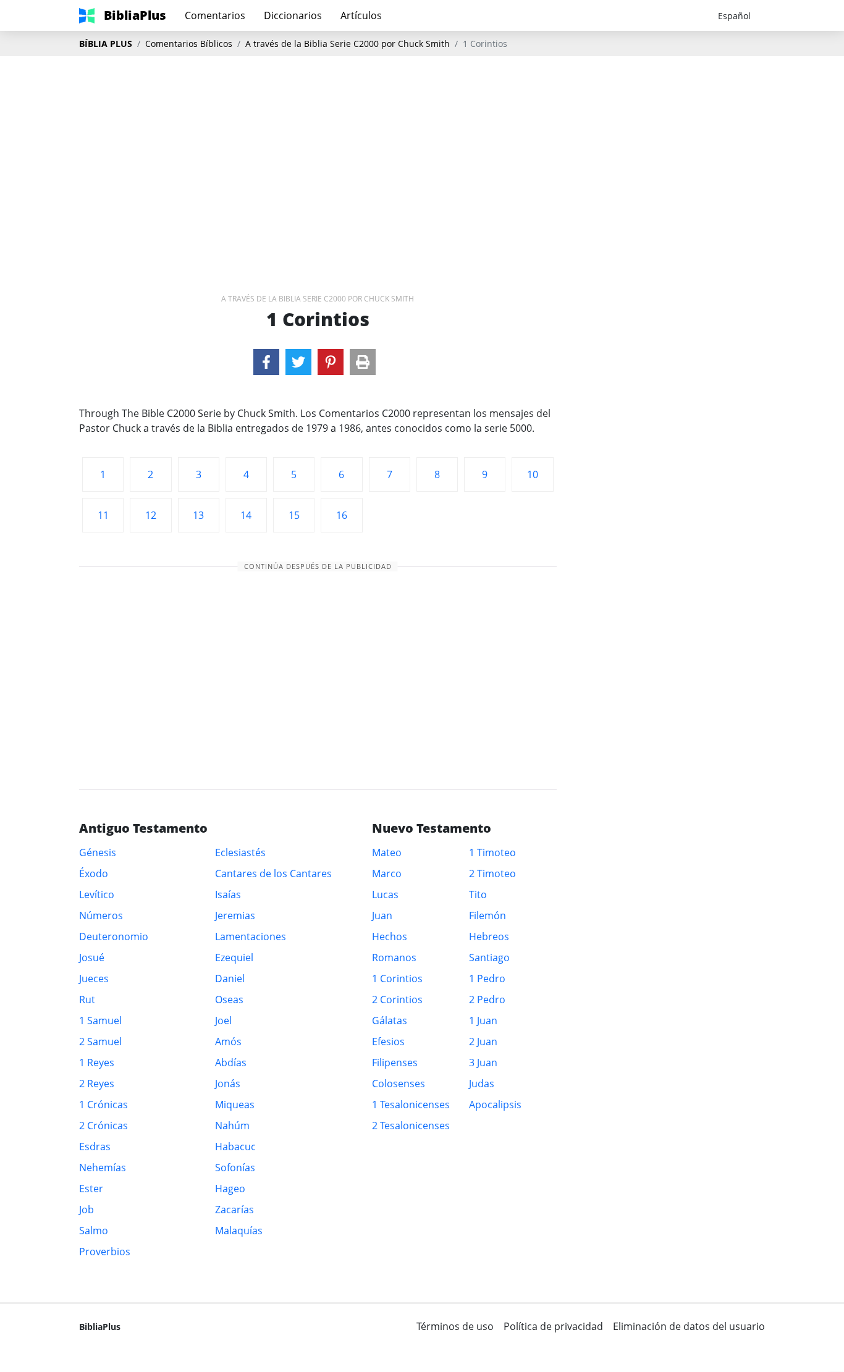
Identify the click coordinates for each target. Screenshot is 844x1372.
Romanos (394, 957)
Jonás (227, 1083)
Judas (481, 1083)
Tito (478, 894)
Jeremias (235, 915)
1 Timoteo (492, 852)
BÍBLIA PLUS (105, 43)
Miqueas (235, 1104)
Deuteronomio (113, 936)
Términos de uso (455, 1326)
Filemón (487, 915)
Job (86, 1209)
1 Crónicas (103, 1104)
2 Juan (483, 1041)
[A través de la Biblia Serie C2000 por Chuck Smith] (266, 362)
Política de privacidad (553, 1326)
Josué (91, 957)
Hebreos (489, 936)
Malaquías (239, 1230)
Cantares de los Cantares (273, 873)
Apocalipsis (495, 1104)
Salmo (93, 1230)
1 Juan (483, 1020)
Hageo (230, 1188)
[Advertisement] (422, 155)
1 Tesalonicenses (411, 1104)
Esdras (95, 1146)
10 (532, 474)
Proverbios (104, 1251)
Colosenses (398, 1083)
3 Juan (483, 1062)
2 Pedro (487, 999)
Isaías (228, 894)
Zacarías (234, 1209)
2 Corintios (397, 999)
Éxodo (93, 873)
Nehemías (102, 1167)
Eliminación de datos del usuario (689, 1326)
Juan (382, 915)
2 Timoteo (492, 873)
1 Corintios (397, 978)
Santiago (489, 957)
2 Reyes (96, 1083)
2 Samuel (100, 1041)
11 (103, 515)
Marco (387, 873)
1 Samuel (100, 1020)
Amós (228, 1041)
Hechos (389, 936)
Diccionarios (293, 15)
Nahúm (232, 1125)
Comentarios (215, 15)
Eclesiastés (240, 852)
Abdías (231, 1062)
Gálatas (389, 1020)
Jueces (94, 978)
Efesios (388, 1041)
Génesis (97, 852)
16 (341, 515)
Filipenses (395, 1062)
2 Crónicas (103, 1125)
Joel (223, 1020)
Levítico (96, 894)
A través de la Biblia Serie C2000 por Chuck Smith (347, 43)
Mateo (387, 852)
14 (245, 515)
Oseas (229, 999)
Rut (87, 999)
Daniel (230, 978)
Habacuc (235, 1146)
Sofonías (235, 1167)
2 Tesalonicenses (411, 1125)
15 (294, 515)
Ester (91, 1188)
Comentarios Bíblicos (188, 43)
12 (150, 515)
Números (101, 915)
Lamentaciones (250, 936)
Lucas (385, 894)
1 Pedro (487, 978)
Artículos (361, 15)
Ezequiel (234, 957)
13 (198, 515)
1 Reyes (96, 1062)
